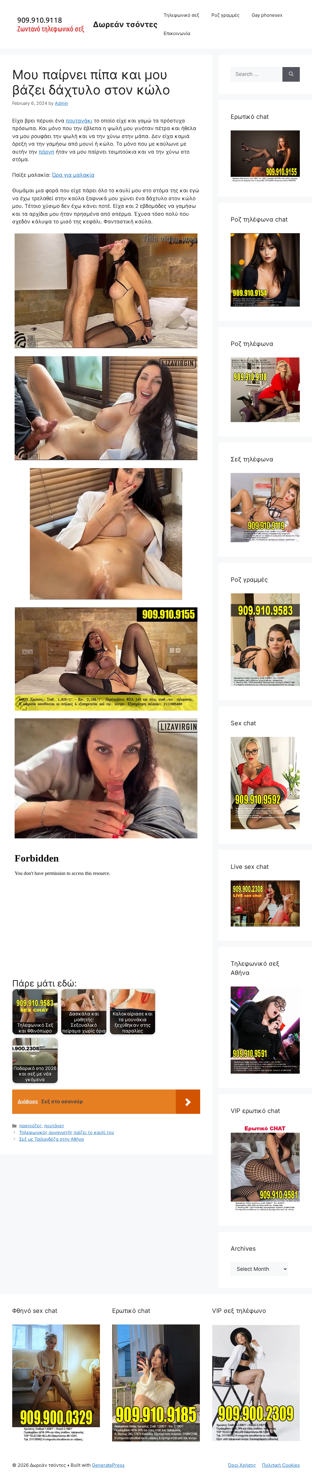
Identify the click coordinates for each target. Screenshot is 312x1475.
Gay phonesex (267, 15)
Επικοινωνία (177, 33)
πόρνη (46, 152)
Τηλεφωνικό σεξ (181, 15)
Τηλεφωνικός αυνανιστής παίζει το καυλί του (66, 1132)
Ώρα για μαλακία (73, 175)
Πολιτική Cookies (281, 1465)
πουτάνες (54, 1125)
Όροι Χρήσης (242, 1465)
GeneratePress (108, 1465)
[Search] (291, 74)
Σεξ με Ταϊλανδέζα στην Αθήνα (51, 1139)
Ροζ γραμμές (225, 15)
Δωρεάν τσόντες (125, 24)
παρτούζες (30, 1125)
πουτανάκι (79, 121)
